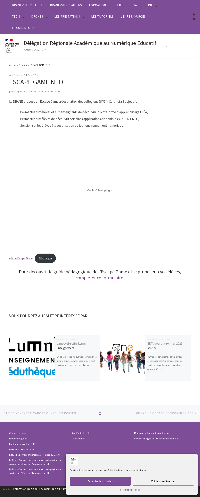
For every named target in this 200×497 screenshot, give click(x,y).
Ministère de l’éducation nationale (152, 433)
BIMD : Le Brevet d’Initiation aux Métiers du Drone (34, 454)
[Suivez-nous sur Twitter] (194, 19)
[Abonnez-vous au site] (194, 15)
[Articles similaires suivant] (187, 326)
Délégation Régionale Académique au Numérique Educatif (49, 489)
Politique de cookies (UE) (22, 444)
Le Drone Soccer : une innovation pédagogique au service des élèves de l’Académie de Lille (35, 462)
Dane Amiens (78, 438)
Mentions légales (18, 438)
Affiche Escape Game (21, 258)
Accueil (13, 65)
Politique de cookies (130, 489)
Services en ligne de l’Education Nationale (156, 438)
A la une (23, 65)
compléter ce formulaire (99, 278)
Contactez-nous (17, 433)
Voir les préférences (163, 481)
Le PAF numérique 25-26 (21, 449)
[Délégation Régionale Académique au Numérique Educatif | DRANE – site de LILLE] (12, 45)
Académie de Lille (81, 433)
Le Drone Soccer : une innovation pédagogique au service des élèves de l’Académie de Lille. (35, 471)
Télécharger (45, 258)
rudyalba (19, 91)
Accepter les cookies (100, 481)
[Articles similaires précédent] (178, 326)
